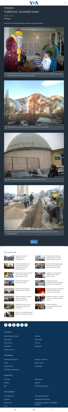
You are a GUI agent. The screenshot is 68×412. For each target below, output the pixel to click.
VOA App (7, 379)
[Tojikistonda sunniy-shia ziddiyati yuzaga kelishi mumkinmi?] (9, 306)
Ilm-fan (37, 343)
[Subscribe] (26, 325)
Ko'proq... (34, 242)
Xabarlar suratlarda (41, 359)
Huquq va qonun (9, 349)
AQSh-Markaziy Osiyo (11, 336)
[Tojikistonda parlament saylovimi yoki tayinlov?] (9, 291)
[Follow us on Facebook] (5, 325)
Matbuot (37, 336)
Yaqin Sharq (8, 343)
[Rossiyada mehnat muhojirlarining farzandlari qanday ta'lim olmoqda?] (40, 283)
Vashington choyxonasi (11, 369)
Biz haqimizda (8, 396)
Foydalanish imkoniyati (42, 399)
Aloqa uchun (8, 403)
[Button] (7, 19)
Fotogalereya (9, 8)
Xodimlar (7, 399)
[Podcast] (22, 325)
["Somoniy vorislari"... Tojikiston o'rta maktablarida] (9, 258)
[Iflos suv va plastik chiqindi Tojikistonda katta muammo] (9, 314)
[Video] (15, 410)
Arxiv (6, 406)
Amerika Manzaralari (11, 359)
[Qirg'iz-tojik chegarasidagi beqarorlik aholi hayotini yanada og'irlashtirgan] (40, 266)
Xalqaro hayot (8, 366)
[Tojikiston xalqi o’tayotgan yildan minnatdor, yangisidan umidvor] (9, 298)
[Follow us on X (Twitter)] (10, 325)
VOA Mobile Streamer (42, 386)
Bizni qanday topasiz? (42, 396)
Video (6, 363)
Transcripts (38, 366)
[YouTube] (34, 410)
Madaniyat (38, 346)
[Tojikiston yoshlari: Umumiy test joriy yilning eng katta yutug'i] (40, 298)
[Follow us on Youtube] (13, 325)
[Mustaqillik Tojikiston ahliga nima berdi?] (9, 283)
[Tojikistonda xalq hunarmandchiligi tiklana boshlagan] (40, 306)
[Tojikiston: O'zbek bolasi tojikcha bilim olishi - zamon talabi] (40, 275)
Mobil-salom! (39, 363)
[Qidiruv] (52, 410)
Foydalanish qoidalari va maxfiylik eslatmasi (46, 403)
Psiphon (37, 383)
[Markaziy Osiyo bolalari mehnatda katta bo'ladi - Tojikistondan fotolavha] (40, 258)
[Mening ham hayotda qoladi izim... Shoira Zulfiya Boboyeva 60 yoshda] (9, 275)
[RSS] (18, 325)
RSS (5, 386)
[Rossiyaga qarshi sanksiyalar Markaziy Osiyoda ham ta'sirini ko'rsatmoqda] (40, 291)
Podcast (6, 383)
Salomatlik (38, 339)
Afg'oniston (8, 339)
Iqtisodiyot (7, 346)
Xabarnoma (38, 379)
